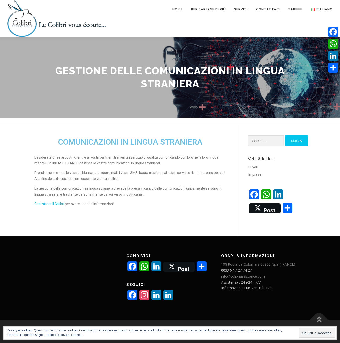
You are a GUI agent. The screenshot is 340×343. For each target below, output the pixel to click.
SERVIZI (241, 9)
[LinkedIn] (333, 56)
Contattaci (268, 9)
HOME (177, 9)
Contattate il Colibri (49, 204)
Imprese (254, 174)
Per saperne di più (208, 9)
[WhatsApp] (333, 44)
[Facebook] (333, 32)
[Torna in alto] (319, 320)
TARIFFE (295, 9)
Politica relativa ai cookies (64, 335)
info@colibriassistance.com (243, 276)
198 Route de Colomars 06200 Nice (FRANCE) (258, 264)
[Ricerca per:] (266, 140)
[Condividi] (333, 68)
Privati (253, 166)
